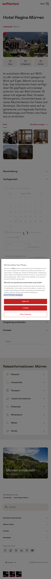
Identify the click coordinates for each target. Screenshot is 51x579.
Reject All (25, 301)
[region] (25, 289)
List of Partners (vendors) (13, 295)
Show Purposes (25, 314)
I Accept (25, 308)
